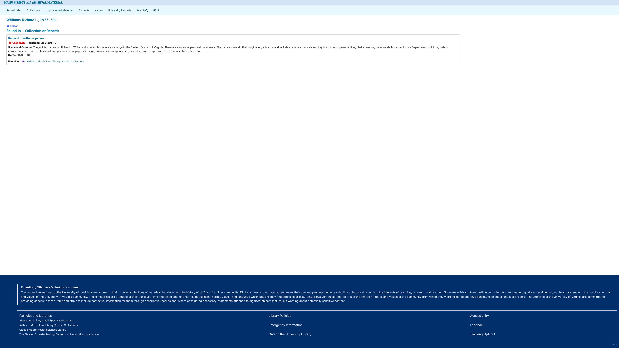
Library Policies (280, 316)
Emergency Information (286, 325)
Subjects (84, 10)
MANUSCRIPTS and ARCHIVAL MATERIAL (33, 2)
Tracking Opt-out (482, 334)
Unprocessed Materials (60, 10)
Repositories (14, 10)
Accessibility (479, 316)
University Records (119, 10)
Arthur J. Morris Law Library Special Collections (55, 61)
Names (98, 10)
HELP (156, 10)
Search (142, 10)
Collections (33, 10)
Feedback (477, 325)
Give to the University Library (290, 334)
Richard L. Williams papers (26, 38)
